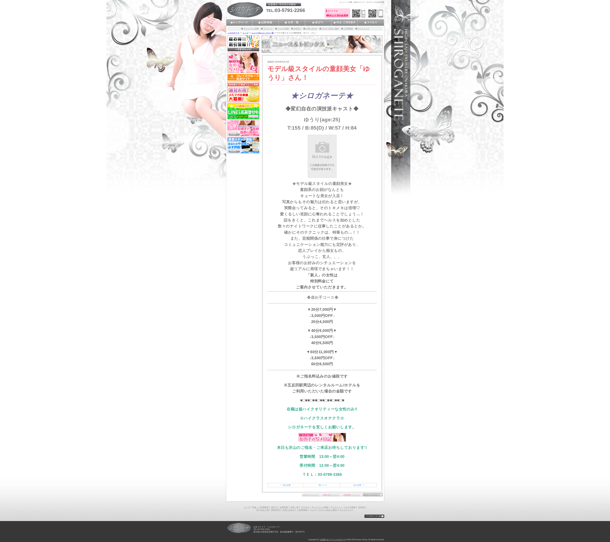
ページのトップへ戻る (372, 495)
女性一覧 (327, 495)
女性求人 (297, 28)
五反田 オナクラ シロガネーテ (333, 540)
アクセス (305, 507)
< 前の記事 (286, 485)
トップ (245, 33)
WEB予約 (275, 510)
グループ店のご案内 (330, 28)
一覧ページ (322, 485)
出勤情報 (347, 495)
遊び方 (274, 507)
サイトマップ (363, 28)
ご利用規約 (348, 28)
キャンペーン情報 (251, 28)
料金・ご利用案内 (260, 507)
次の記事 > (358, 485)
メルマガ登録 (283, 28)
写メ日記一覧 (262, 510)
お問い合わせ (311, 28)
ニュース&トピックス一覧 (262, 33)
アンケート (268, 28)
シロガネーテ (233, 33)
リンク (313, 510)
